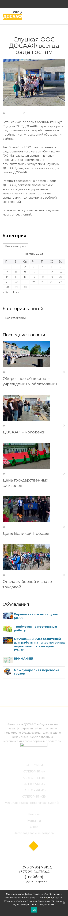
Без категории (15, 246)
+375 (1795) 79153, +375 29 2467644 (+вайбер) (35, 872)
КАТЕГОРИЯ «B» (34, 777)
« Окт (6, 292)
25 (42, 282)
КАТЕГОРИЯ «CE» (34, 796)
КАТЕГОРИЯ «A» (34, 771)
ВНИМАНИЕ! (23, 658)
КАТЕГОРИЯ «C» (34, 784)
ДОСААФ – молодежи (24, 432)
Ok (34, 909)
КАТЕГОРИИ (34, 765)
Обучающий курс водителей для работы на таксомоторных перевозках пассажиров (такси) (39, 644)
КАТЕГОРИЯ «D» (34, 790)
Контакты (34, 820)
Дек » (15, 292)
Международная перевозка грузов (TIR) (34, 803)
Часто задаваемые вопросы (34, 833)
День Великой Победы (26, 533)
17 (34, 277)
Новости (34, 814)
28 (7, 287)
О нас (34, 827)
